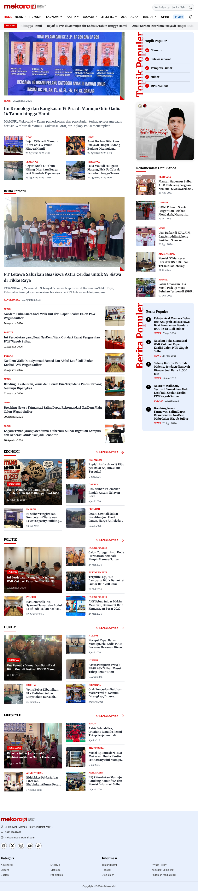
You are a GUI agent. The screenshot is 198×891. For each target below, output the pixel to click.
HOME (8, 17)
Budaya (5, 869)
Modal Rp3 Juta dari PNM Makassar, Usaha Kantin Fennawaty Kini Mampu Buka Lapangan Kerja (105, 758)
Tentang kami (109, 864)
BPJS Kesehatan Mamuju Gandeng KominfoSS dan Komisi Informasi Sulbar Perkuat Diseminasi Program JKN (105, 784)
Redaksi (106, 869)
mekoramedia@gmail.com (20, 837)
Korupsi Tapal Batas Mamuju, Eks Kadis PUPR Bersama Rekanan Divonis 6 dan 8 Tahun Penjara (106, 646)
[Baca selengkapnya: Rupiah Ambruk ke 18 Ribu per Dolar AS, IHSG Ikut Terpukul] (75, 469)
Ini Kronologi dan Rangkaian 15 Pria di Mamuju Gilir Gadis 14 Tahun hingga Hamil (62, 111)
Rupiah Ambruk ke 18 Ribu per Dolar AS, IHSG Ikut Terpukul (106, 468)
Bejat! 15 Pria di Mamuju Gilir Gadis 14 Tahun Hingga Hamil (78, 26)
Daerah (5, 874)
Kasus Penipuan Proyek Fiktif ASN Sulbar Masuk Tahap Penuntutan (105, 668)
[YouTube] (30, 846)
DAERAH (148, 17)
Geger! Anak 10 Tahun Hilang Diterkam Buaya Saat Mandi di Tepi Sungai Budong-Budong (43, 169)
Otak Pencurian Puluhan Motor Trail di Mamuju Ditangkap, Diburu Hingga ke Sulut (105, 695)
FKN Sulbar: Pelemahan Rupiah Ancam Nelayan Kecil (104, 492)
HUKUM (34, 17)
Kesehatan (96, 772)
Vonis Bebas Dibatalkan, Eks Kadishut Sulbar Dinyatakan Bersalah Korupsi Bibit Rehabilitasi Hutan (43, 696)
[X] (12, 846)
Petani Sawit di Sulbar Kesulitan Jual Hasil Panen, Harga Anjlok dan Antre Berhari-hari (106, 519)
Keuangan (95, 460)
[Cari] (190, 7)
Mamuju (163, 279)
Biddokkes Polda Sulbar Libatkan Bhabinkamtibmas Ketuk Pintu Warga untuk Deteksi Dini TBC (43, 784)
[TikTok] (38, 846)
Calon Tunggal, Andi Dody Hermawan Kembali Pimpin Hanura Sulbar (106, 556)
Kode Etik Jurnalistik (163, 869)
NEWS (19, 17)
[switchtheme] (190, 17)
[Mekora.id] (18, 819)
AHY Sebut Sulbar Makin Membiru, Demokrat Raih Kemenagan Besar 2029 (106, 605)
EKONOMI (52, 17)
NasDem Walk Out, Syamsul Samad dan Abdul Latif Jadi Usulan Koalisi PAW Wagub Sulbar (44, 607)
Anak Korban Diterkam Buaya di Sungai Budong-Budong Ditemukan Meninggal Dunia (104, 145)
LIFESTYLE (107, 17)
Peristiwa (32, 161)
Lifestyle (55, 864)
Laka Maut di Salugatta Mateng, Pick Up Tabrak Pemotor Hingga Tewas (103, 169)
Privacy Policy (159, 864)
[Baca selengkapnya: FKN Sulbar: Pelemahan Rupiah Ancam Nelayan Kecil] (75, 493)
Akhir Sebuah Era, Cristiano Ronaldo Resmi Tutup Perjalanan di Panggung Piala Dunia (105, 734)
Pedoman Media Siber (164, 874)
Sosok (92, 723)
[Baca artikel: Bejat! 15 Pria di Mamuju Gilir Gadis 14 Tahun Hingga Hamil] (13, 145)
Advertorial (7, 864)
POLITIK (71, 17)
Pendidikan (56, 874)
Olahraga (55, 869)
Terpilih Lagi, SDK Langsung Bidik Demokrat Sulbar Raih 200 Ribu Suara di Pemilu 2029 (107, 582)
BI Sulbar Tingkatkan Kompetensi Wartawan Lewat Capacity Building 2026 (42, 519)
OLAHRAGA (129, 17)
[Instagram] (21, 846)
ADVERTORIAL (12, 299)
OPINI (165, 17)
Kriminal (95, 685)
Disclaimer (108, 874)
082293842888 (13, 832)
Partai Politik (98, 548)
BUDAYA (88, 17)
